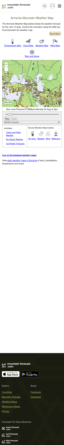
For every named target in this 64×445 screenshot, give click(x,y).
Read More (55, 33)
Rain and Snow (32, 56)
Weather (41, 138)
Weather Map (42, 45)
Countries (7, 392)
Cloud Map (28, 45)
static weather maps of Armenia (22, 160)
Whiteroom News (11, 406)
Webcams (56, 138)
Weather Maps (9, 401)
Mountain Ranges (11, 397)
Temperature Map (12, 45)
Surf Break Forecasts (15, 143)
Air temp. (32, 138)
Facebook (36, 392)
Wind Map (55, 45)
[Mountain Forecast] (16, 6)
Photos (5, 411)
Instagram (36, 397)
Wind (48, 138)
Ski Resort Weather (14, 139)
